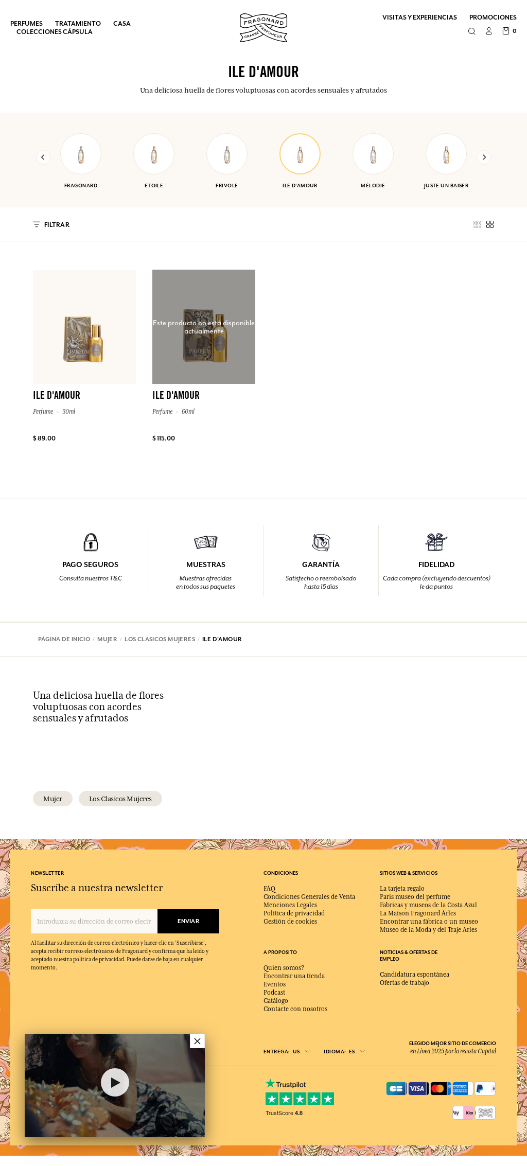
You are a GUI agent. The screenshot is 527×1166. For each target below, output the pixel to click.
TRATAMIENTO (78, 23)
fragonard (80, 185)
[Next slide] (484, 157)
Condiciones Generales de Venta (309, 896)
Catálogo (276, 1000)
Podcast (274, 992)
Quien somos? (284, 967)
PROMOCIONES (493, 17)
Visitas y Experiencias (419, 17)
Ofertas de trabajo (404, 982)
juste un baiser (446, 185)
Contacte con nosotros (295, 1009)
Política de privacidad (294, 913)
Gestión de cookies (290, 921)
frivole (227, 185)
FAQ (269, 888)
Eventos (275, 984)
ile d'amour (300, 185)
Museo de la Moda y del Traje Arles (428, 929)
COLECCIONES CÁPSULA (54, 32)
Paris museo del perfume (415, 896)
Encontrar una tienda (294, 976)
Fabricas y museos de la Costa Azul (428, 905)
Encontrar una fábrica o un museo (429, 921)
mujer (52, 798)
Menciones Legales (290, 905)
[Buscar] (472, 32)
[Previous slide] (43, 157)
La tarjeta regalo (402, 888)
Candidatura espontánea (414, 974)
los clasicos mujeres (120, 798)
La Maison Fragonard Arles (418, 913)
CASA (122, 23)
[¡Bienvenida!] (263, 26)
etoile (154, 185)
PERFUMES (26, 23)
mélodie (373, 185)
